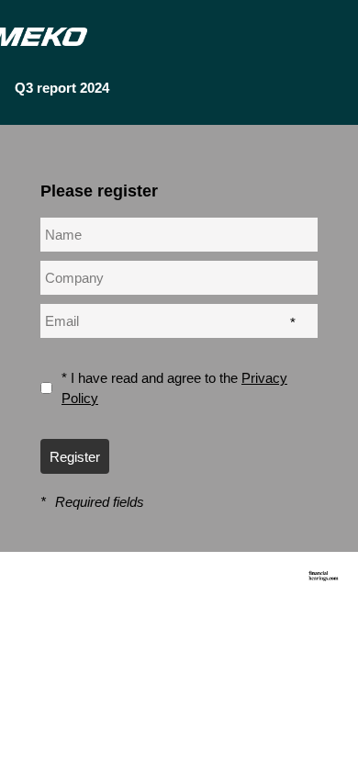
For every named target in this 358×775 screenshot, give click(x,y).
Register (75, 457)
